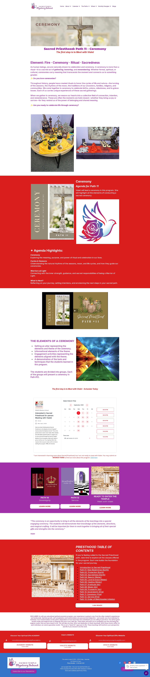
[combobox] (77, 438)
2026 (82, 405)
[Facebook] (120, 662)
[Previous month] (70, 405)
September (77, 405)
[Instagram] (124, 662)
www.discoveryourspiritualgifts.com (112, 640)
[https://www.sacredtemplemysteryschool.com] (42, 6)
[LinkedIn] (134, 662)
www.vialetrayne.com (69, 641)
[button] (70, 6)
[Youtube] (129, 662)
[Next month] (87, 405)
